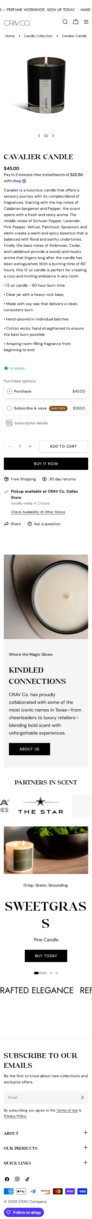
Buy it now (46, 463)
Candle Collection (38, 36)
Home (10, 36)
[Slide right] (53, 136)
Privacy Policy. (15, 1116)
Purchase (22, 391)
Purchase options (20, 381)
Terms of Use (67, 1110)
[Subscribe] (82, 1097)
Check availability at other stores (38, 512)
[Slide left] (39, 136)
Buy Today (46, 955)
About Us (29, 749)
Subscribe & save (40, 408)
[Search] (65, 22)
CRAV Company (32, 1201)
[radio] (9, 391)
